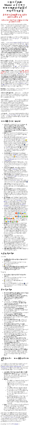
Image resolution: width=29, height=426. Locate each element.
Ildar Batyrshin (17, 366)
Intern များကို (15, 169)
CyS (20, 204)
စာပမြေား (14, 66)
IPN (27, 45)
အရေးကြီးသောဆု (15, 154)
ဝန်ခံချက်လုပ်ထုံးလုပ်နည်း (12, 115)
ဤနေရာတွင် (21, 73)
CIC (23, 44)
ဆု (18, 396)
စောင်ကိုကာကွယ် (24, 66)
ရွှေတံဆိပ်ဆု (19, 156)
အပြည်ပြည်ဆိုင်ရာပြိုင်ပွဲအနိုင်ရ (14, 176)
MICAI (5, 201)
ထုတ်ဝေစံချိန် (16, 180)
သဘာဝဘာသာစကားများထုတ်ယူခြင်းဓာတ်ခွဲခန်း (17, 42)
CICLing (18, 200)
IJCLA (23, 204)
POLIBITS (6, 205)
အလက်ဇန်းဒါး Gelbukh (12, 424)
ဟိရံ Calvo (3, 368)
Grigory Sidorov (9, 366)
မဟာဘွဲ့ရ (7, 147)
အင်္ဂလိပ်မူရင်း (14, 38)
